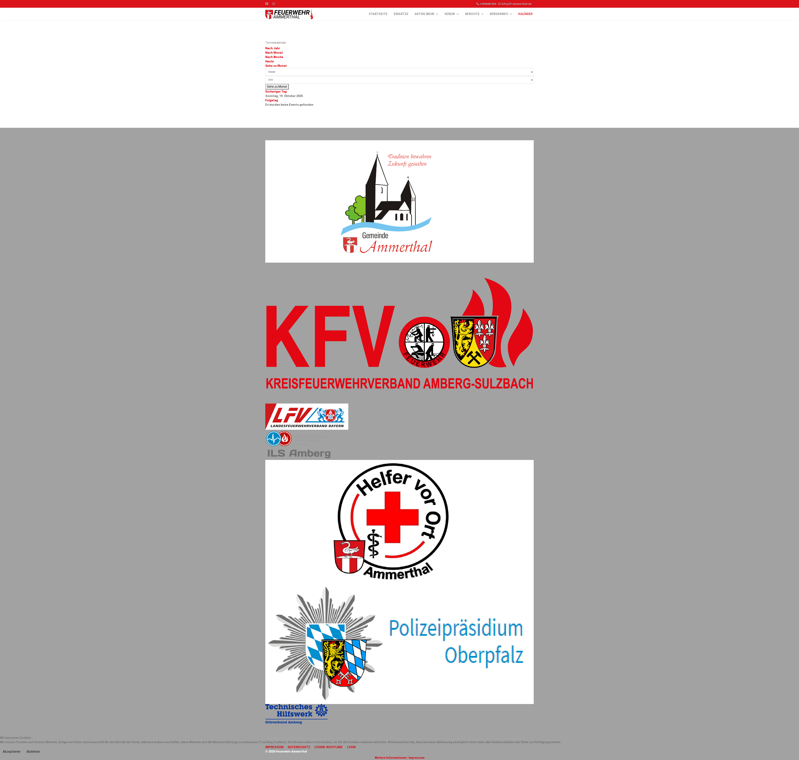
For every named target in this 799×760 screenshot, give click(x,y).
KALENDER (525, 14)
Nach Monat (274, 52)
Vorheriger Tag (276, 91)
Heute (269, 61)
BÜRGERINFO (499, 14)
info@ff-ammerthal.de (516, 3)
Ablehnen (33, 752)
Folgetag (271, 100)
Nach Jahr (272, 48)
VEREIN (449, 14)
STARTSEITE (378, 14)
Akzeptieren (11, 752)
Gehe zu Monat (276, 65)
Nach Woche (274, 57)
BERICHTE (472, 14)
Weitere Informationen (391, 757)
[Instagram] (273, 3)
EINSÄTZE (401, 14)
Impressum (416, 757)
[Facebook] (266, 3)
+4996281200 (488, 3)
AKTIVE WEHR (424, 14)
